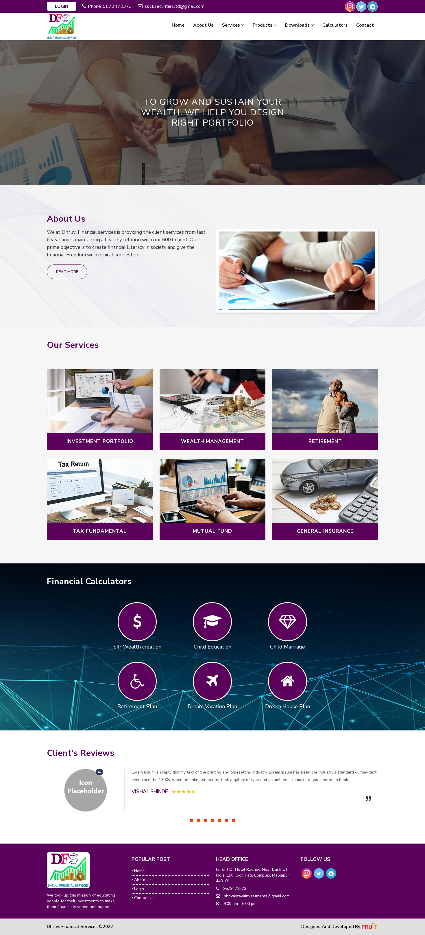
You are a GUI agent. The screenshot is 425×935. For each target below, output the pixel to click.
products (263, 25)
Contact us (144, 898)
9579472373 (117, 6)
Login (61, 6)
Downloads (298, 25)
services (231, 25)
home (178, 25)
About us (142, 880)
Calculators (335, 25)
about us (203, 25)
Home (139, 871)
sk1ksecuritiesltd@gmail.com (174, 6)
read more (67, 272)
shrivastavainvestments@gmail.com (256, 896)
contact (365, 25)
